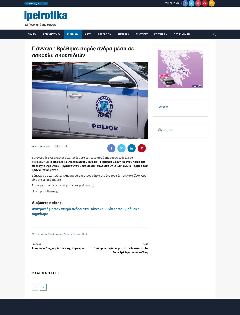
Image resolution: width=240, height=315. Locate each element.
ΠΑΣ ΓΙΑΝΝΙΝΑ (182, 34)
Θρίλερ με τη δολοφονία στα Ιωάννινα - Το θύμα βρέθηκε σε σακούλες (121, 248)
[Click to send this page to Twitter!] (121, 148)
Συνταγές (142, 34)
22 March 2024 (42, 146)
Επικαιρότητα (52, 34)
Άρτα (88, 34)
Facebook (163, 106)
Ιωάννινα (73, 34)
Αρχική (32, 34)
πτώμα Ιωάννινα (72, 234)
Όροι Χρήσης (120, 310)
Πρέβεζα (123, 34)
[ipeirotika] (45, 16)
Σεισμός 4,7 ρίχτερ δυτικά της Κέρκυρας (58, 246)
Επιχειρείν (160, 34)
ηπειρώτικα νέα (44, 234)
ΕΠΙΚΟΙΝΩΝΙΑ (171, 3)
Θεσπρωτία (105, 34)
